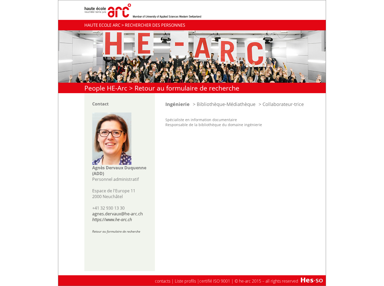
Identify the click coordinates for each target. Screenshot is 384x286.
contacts (162, 281)
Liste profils (185, 281)
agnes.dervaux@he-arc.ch (117, 214)
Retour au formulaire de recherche (187, 87)
